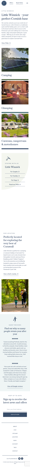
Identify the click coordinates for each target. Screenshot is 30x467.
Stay (15, 430)
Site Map (15, 433)
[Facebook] (19, 458)
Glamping (7, 108)
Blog (15, 440)
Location (15, 437)
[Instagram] (22, 458)
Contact (15, 451)
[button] (27, 3)
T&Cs (15, 447)
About (15, 426)
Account (15, 444)
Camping (7, 75)
